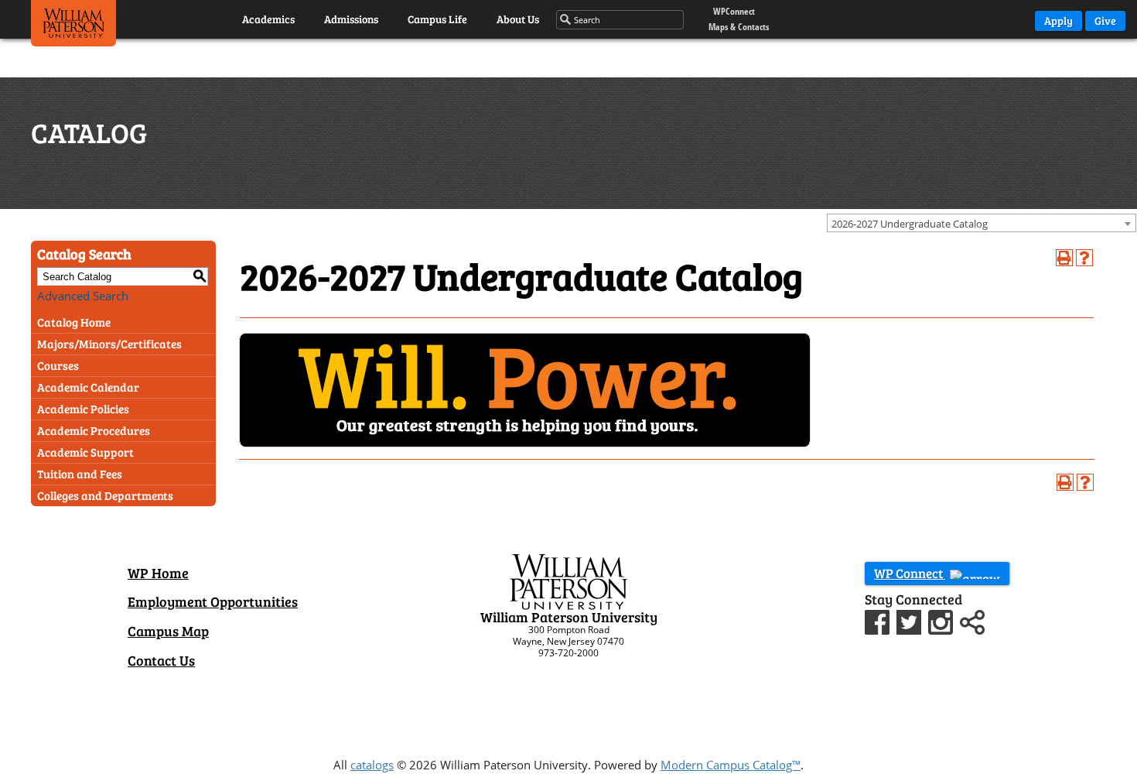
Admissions (351, 19)
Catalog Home (74, 322)
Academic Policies (83, 408)
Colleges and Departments (105, 495)
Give (1105, 20)
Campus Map (168, 631)
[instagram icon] (942, 620)
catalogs (372, 764)
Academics (268, 19)
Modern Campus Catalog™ (731, 764)
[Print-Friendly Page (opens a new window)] (1064, 257)
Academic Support (85, 452)
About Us (518, 19)
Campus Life (437, 19)
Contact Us (161, 660)
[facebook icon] (879, 620)
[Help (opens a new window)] (1084, 257)
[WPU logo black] (73, 27)
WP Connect (909, 573)
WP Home (158, 572)
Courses (58, 365)
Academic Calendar (88, 387)
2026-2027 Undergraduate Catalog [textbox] (909, 224)
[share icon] (972, 620)
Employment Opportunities (213, 601)
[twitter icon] (910, 620)
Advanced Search (82, 295)
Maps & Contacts (738, 26)
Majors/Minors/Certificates (109, 343)
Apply (1058, 20)
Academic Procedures (93, 430)
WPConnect (734, 11)
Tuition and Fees (79, 473)
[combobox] (981, 223)
